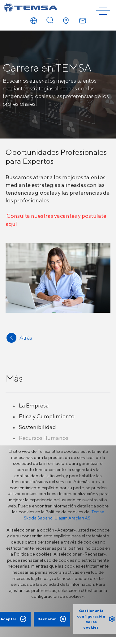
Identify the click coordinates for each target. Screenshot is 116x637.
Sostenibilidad (37, 427)
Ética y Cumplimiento (47, 416)
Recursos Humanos (43, 438)
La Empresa (34, 405)
